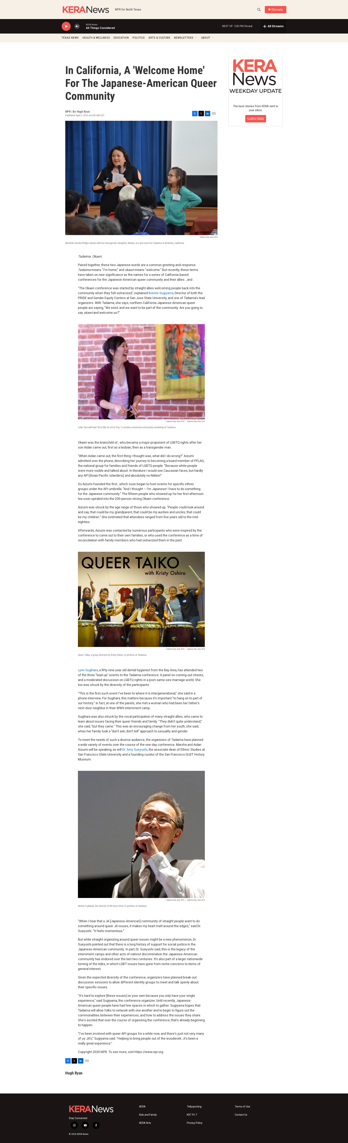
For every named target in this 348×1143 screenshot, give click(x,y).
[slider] (82, 26)
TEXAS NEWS (70, 37)
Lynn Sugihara (88, 670)
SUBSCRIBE (255, 118)
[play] (66, 26)
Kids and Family (148, 1114)
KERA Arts (145, 1123)
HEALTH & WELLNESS (96, 37)
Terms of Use (242, 1106)
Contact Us (241, 1114)
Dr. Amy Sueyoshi (134, 749)
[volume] (77, 26)
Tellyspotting (194, 1106)
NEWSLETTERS (183, 37)
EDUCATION (121, 37)
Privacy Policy (194, 1123)
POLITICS (138, 37)
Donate (277, 9)
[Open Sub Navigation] (196, 37)
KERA (142, 1106)
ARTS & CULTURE (159, 37)
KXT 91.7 (192, 1114)
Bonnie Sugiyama (161, 293)
